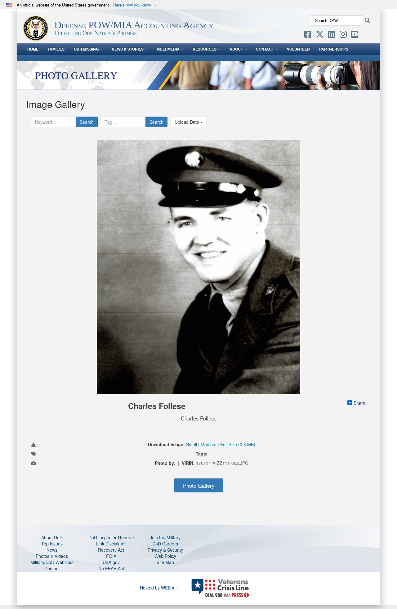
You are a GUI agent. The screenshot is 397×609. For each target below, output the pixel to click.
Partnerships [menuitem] (333, 49)
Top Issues (52, 543)
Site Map (165, 562)
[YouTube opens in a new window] (354, 35)
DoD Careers (165, 543)
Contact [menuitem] (265, 49)
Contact (52, 568)
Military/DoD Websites (52, 562)
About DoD (52, 537)
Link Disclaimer (111, 543)
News (52, 550)
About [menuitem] (236, 49)
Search (87, 122)
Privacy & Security (165, 550)
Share (359, 402)
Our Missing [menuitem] (86, 49)
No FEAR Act (111, 568)
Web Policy (165, 556)
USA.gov (111, 562)
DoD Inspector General (111, 537)
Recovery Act (111, 550)
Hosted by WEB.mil (158, 588)
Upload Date (187, 122)
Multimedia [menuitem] (168, 49)
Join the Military (165, 537)
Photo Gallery (198, 485)
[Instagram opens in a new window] (343, 35)
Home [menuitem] (32, 49)
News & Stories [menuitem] (128, 49)
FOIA (111, 556)
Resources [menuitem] (204, 49)
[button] (135, 5)
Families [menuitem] (56, 49)
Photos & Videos (52, 556)
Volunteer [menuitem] (298, 49)
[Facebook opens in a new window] (307, 35)
